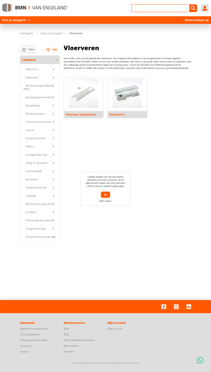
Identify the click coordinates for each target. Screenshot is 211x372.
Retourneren (71, 346)
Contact (24, 351)
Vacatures (26, 346)
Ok (105, 194)
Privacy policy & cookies (33, 340)
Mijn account (115, 328)
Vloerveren (117, 114)
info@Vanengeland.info (166, 64)
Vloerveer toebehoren (80, 114)
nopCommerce (134, 363)
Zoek (66, 328)
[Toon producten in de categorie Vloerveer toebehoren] (83, 93)
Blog (66, 334)
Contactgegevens (30, 334)
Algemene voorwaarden (34, 328)
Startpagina (26, 33)
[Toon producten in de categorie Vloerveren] (127, 93)
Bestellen (69, 351)
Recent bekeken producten (79, 340)
